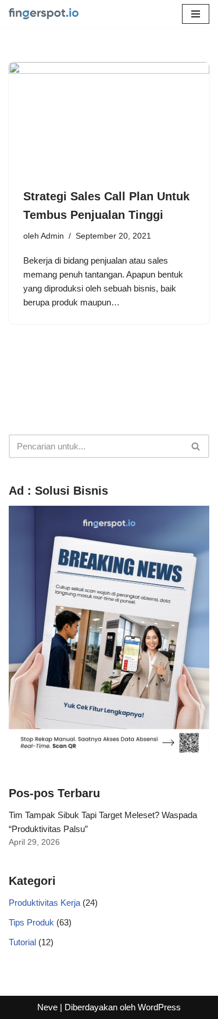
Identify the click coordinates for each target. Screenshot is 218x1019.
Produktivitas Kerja (44, 903)
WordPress (159, 1007)
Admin (52, 236)
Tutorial (22, 942)
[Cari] (196, 446)
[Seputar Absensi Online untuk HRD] (43, 13)
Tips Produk (31, 922)
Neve (47, 1007)
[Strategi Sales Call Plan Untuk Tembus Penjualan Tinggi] (109, 118)
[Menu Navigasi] (195, 14)
